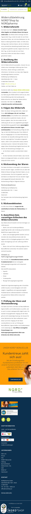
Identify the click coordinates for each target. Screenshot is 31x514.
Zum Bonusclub (16, 379)
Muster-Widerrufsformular (21, 90)
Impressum (4, 472)
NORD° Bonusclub (6, 460)
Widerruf (3, 470)
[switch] (3, 511)
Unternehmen (6, 450)
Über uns (3, 454)
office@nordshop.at (10, 84)
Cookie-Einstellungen (7, 445)
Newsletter (4, 443)
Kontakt (4, 477)
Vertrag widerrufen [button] (6, 493)
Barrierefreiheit (5, 464)
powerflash (17, 507)
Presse (3, 456)
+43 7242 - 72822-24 (9, 487)
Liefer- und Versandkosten (8, 429)
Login (21, 5)
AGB (2, 468)
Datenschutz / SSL (6, 466)
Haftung (3, 462)
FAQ (2, 458)
